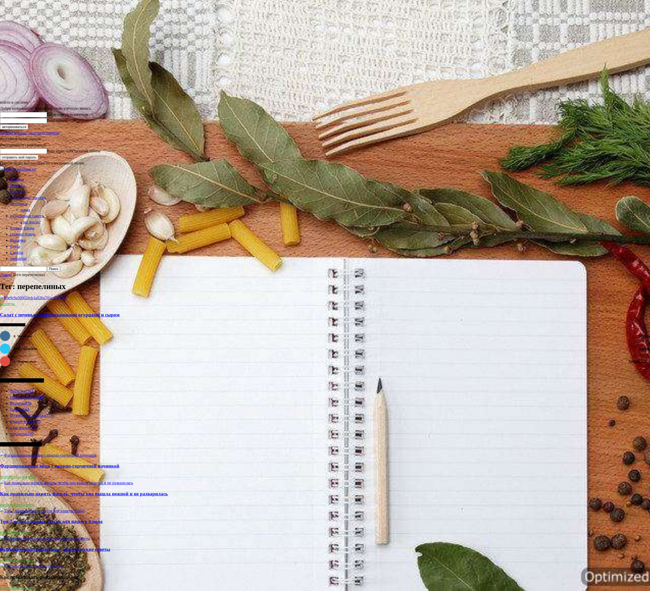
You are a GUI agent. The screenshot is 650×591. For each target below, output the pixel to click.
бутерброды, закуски (28, 197)
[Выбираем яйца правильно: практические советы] (45, 538)
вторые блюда (22, 228)
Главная (17, 179)
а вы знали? (30, 222)
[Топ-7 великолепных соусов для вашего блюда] (42, 511)
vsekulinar (18, 258)
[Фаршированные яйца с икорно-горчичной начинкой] (48, 455)
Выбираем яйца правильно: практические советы (55, 549)
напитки (17, 191)
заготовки (18, 204)
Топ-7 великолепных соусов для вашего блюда (51, 521)
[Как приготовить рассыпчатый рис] (32, 566)
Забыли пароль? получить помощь (30, 133)
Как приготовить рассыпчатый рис (39, 577)
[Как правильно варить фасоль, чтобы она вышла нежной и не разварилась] (66, 483)
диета (25, 210)
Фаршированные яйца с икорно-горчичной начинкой (59, 466)
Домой (6, 275)
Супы (15, 246)
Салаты (16, 252)
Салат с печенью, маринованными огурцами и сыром (60, 314)
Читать (644, 336)
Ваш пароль (57, 120)
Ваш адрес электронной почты (73, 151)
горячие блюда (23, 234)
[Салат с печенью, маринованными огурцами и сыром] (33, 298)
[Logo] (18, 169)
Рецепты (17, 185)
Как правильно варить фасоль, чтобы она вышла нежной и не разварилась (84, 493)
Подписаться (639, 361)
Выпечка (18, 240)
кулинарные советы (27, 216)
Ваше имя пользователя (67, 114)
